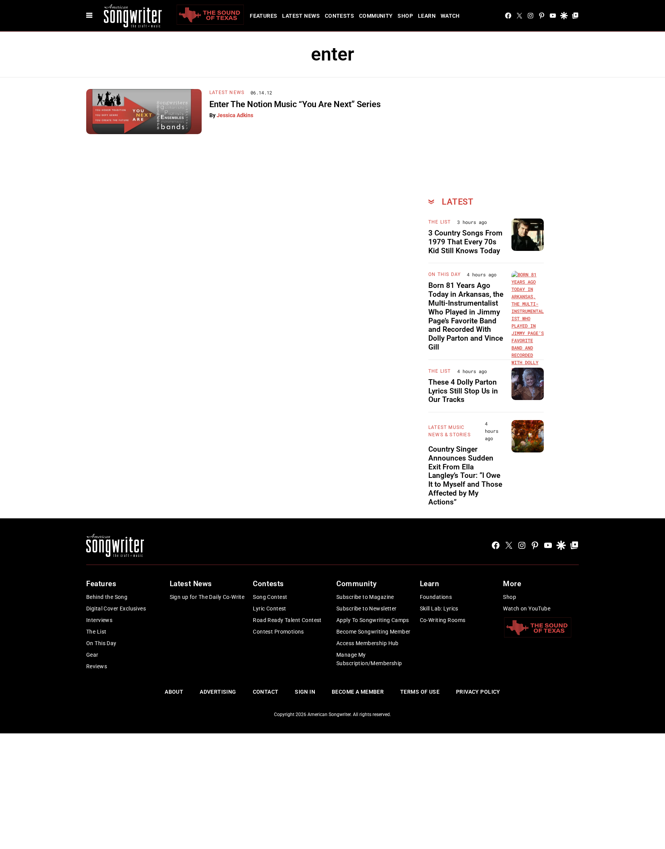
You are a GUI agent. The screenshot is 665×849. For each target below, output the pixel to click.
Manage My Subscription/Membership (369, 659)
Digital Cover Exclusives (116, 608)
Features (263, 16)
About (174, 692)
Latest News (301, 16)
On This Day (444, 274)
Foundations (436, 597)
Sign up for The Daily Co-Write (207, 597)
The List (439, 222)
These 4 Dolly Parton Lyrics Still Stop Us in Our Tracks (463, 391)
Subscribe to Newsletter (366, 608)
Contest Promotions (278, 632)
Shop (405, 16)
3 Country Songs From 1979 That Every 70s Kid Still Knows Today (465, 242)
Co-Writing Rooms (443, 620)
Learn (427, 16)
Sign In (305, 692)
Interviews (99, 620)
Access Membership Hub (367, 643)
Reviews (96, 666)
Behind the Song (106, 597)
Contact (266, 692)
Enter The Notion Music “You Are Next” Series (295, 104)
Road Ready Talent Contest (287, 620)
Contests (339, 16)
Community (376, 16)
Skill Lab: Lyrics (439, 608)
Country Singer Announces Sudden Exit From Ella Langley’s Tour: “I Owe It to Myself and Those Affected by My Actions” (465, 475)
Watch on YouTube (526, 608)
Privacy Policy (478, 692)
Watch (450, 16)
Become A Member (358, 692)
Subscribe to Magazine (365, 597)
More (512, 583)
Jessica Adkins (235, 115)
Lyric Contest (269, 608)
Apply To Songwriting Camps (372, 620)
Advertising (218, 692)
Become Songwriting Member (373, 632)
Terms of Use (419, 692)
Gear (92, 655)
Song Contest (270, 597)
